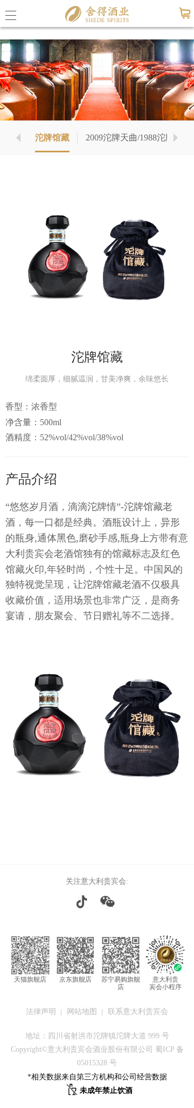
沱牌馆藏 (52, 137)
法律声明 (41, 1012)
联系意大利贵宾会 (138, 1012)
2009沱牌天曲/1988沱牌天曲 (138, 137)
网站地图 (82, 1012)
